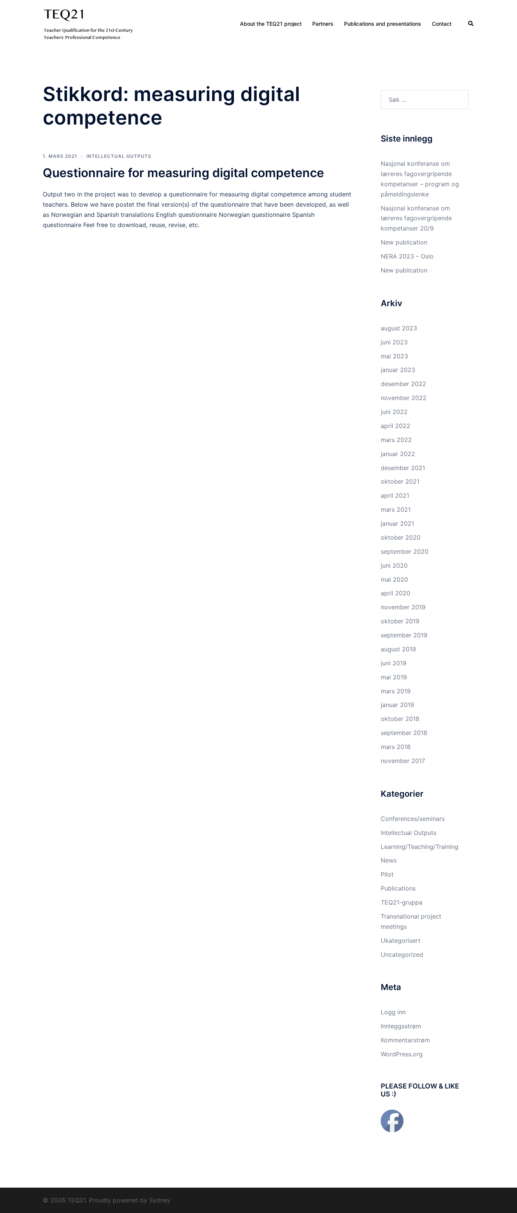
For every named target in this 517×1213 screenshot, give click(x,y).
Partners (322, 23)
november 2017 (403, 761)
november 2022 (404, 398)
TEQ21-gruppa (401, 902)
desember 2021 (403, 468)
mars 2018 (396, 747)
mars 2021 (396, 509)
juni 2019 (393, 663)
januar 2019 (397, 704)
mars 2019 (396, 691)
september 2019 (404, 635)
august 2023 (399, 328)
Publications (398, 888)
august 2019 (398, 649)
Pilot (387, 874)
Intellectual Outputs (118, 156)
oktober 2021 (400, 481)
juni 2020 (394, 565)
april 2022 (395, 426)
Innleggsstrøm (401, 1026)
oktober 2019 (400, 621)
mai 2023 (394, 356)
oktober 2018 (400, 719)
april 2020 (395, 593)
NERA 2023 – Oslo (407, 256)
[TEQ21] (88, 23)
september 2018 (404, 733)
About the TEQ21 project (271, 23)
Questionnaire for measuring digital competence (183, 172)
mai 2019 (394, 677)
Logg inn (393, 1012)
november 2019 (403, 607)
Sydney (159, 1200)
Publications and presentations (382, 23)
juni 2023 (394, 342)
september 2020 (404, 551)
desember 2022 (403, 384)
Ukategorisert (400, 940)
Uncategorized (402, 954)
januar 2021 (397, 523)
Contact (442, 23)
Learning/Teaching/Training (419, 846)
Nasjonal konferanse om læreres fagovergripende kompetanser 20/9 (416, 218)
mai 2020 (394, 579)
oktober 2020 (400, 537)
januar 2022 (398, 454)
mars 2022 (396, 440)
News (389, 860)
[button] (471, 23)
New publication (404, 242)
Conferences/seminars (413, 818)
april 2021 (395, 495)
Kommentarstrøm (405, 1040)
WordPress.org (402, 1054)
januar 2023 (398, 370)
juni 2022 (394, 412)
